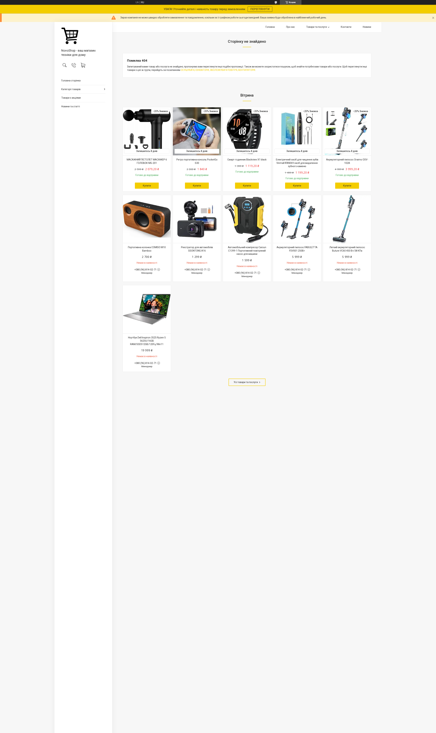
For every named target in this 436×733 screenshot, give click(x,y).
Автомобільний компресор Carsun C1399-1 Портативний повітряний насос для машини (247, 250)
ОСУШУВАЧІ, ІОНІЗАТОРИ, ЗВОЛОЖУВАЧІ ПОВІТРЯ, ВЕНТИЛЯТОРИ (218, 70)
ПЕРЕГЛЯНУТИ (260, 9)
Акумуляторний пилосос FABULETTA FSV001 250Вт (297, 249)
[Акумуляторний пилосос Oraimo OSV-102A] (347, 131)
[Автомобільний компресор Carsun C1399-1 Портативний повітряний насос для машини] (247, 219)
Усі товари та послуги (246, 382)
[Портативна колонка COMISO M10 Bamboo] (147, 219)
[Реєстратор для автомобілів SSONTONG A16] (197, 219)
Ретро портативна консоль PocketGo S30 (196, 161)
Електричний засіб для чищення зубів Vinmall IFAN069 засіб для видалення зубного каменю (297, 163)
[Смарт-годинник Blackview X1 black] (247, 131)
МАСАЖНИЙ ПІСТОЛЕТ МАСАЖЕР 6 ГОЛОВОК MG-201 (147, 161)
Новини (367, 27)
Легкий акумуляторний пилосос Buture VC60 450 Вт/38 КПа (347, 249)
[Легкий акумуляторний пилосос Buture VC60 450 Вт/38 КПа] (347, 219)
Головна (270, 27)
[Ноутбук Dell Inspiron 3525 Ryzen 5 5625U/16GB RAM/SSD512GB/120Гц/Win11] (147, 309)
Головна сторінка (71, 80)
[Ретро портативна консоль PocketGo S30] (197, 131)
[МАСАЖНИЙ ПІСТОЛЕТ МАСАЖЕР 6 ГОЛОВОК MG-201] (147, 131)
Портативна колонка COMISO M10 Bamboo (147, 249)
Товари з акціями (71, 97)
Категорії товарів (71, 89)
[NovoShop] (83, 35)
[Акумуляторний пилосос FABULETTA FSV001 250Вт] (297, 219)
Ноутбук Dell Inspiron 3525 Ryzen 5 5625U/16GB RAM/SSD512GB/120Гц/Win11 (147, 341)
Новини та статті (70, 106)
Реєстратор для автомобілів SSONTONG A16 (197, 249)
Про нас (290, 27)
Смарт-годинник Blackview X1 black (247, 159)
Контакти (346, 27)
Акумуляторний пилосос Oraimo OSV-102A (347, 161)
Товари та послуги (316, 27)
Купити (147, 185)
